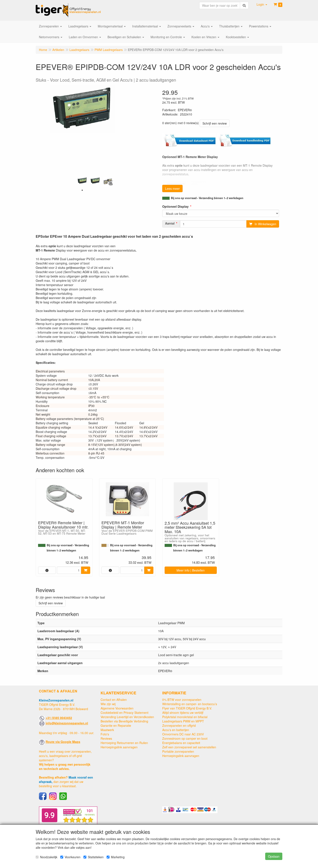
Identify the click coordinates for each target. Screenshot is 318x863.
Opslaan (273, 856)
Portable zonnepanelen (178, 751)
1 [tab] (82, 190)
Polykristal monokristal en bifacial (184, 717)
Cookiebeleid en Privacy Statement (124, 712)
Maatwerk (107, 730)
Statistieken (96, 857)
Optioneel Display (175, 206)
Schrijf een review (214, 123)
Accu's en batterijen (175, 730)
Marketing (118, 857)
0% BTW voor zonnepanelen (181, 699)
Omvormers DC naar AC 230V (183, 734)
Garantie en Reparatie (116, 725)
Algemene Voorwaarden (117, 708)
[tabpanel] (82, 181)
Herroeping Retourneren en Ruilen (124, 743)
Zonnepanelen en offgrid (179, 725)
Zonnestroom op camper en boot (184, 738)
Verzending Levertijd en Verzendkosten (127, 717)
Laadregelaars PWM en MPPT (183, 721)
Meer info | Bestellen (191, 570)
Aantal (170, 223)
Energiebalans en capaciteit (181, 743)
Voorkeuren (72, 857)
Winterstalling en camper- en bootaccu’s (189, 704)
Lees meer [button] (172, 188)
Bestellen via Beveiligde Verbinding (124, 721)
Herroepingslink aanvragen (119, 747)
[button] (261, 4)
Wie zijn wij (108, 704)
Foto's (105, 734)
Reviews (106, 738)
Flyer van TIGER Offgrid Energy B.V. (187, 708)
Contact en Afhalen (114, 699)
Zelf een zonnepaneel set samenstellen (189, 747)
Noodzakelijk (48, 857)
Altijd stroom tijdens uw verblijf (182, 712)
